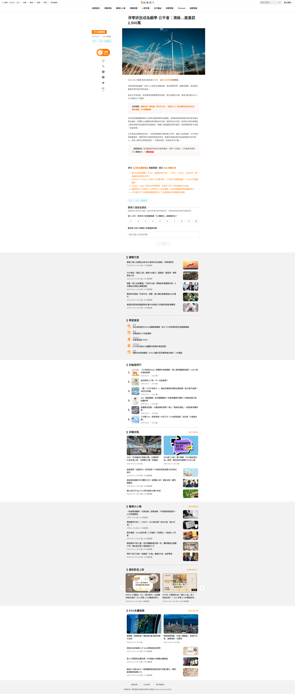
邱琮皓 (155, 80)
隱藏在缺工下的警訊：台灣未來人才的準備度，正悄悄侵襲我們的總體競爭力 (163, 189)
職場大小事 (120, 8)
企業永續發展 (140, 168)
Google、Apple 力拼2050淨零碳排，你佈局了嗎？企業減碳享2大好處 (160, 186)
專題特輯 (133, 8)
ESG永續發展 (99, 32)
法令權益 (157, 8)
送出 (163, 244)
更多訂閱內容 (193, 432)
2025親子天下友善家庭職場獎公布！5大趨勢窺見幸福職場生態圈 (158, 192)
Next (202, 587)
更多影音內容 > (192, 570)
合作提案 (146, 684)
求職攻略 (108, 8)
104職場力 (170, 168)
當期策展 (193, 8)
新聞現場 (169, 8)
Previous (123, 587)
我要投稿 (134, 684)
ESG (94, 41)
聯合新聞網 (166, 80)
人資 (100, 41)
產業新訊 (96, 8)
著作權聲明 (160, 684)
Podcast (181, 8)
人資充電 (145, 8)
